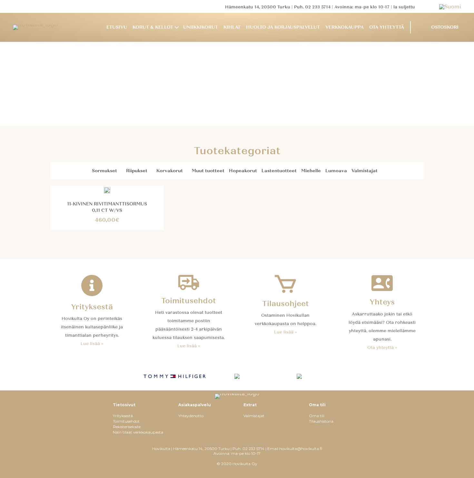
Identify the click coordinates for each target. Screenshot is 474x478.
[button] (176, 27)
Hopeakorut (243, 170)
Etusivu (116, 27)
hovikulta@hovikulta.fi (300, 448)
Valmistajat (364, 170)
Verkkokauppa (344, 27)
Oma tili (316, 415)
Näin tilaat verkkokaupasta (138, 432)
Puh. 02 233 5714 (312, 7)
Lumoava (336, 170)
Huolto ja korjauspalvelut (283, 27)
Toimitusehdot (126, 421)
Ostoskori (445, 27)
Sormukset (104, 170)
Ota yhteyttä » (382, 347)
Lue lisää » (92, 343)
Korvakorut (169, 170)
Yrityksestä (123, 415)
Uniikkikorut (200, 27)
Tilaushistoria (321, 421)
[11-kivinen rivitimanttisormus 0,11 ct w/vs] (107, 189)
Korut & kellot (153, 27)
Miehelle (311, 170)
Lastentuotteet (279, 170)
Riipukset (136, 170)
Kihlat (232, 27)
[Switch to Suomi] (450, 6)
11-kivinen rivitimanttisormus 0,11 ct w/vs (107, 207)
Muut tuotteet (208, 170)
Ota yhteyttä (386, 27)
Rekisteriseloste (127, 426)
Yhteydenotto (190, 415)
